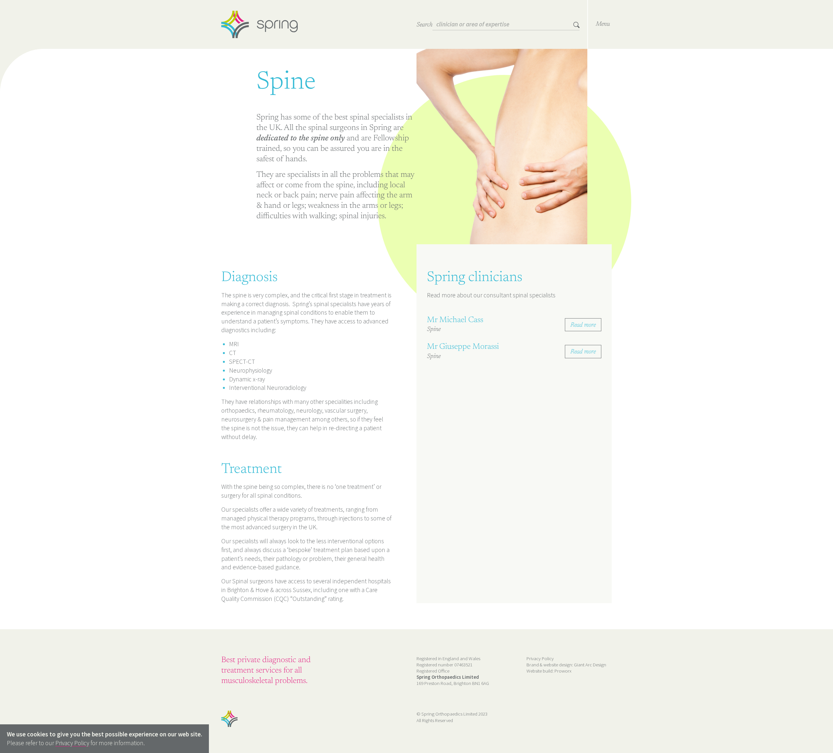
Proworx (562, 671)
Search (424, 25)
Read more (583, 325)
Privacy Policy (540, 658)
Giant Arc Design (590, 664)
